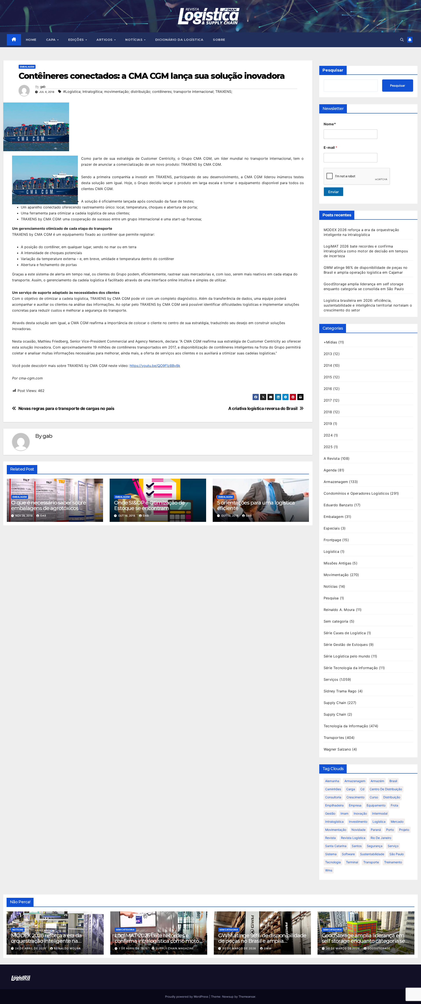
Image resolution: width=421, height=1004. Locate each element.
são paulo (396, 854)
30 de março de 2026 (239, 948)
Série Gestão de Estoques (346, 644)
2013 (328, 354)
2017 (328, 400)
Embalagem (27, 66)
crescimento (355, 797)
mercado (397, 821)
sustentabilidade (372, 854)
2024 (328, 435)
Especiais (332, 528)
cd (362, 789)
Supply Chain (335, 702)
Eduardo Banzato (338, 505)
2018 (328, 412)
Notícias (331, 586)
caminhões (333, 789)
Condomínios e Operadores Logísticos (356, 493)
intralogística (334, 821)
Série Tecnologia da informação (351, 668)
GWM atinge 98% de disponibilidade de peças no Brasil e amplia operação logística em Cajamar (262, 941)
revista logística (353, 838)
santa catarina (335, 846)
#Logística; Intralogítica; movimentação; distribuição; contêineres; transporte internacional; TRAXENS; (147, 91)
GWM (267, 948)
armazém (377, 781)
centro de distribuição (386, 789)
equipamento (376, 805)
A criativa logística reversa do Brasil (262, 408)
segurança (374, 846)
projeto (404, 830)
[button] (402, 40)
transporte (371, 862)
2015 (328, 377)
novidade (358, 830)
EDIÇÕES (76, 40)
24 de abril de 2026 (31, 948)
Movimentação (336, 575)
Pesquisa (331, 598)
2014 (328, 365)
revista (330, 838)
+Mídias (330, 342)
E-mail (330, 147)
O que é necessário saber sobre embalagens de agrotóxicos (48, 505)
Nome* (330, 124)
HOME (31, 40)
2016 (328, 388)
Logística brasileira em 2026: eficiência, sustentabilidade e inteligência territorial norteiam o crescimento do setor (368, 305)
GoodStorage (378, 948)
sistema (331, 854)
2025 (328, 447)
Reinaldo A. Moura (339, 609)
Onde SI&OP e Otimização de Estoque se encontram (149, 505)
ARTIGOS (105, 40)
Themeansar (247, 996)
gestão (330, 813)
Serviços (331, 679)
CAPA (51, 40)
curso (374, 797)
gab (43, 87)
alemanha (332, 781)
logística (379, 821)
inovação (360, 813)
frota (394, 805)
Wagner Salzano (337, 749)
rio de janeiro (381, 838)
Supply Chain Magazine (174, 948)
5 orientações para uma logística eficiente (256, 505)
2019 (328, 423)
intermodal (379, 813)
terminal (352, 862)
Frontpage (332, 540)
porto (390, 830)
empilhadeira (334, 805)
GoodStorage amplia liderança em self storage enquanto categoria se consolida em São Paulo (363, 941)
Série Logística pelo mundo (347, 656)
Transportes (334, 737)
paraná (376, 830)
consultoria (333, 797)
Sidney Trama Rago (340, 691)
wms (328, 870)
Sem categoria (336, 621)
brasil (393, 781)
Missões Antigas (337, 563)
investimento (358, 821)
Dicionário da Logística (179, 40)
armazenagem (354, 781)
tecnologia (333, 862)
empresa (355, 805)
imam (344, 813)
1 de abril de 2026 (134, 948)
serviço (393, 846)
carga (350, 789)
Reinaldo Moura (67, 948)
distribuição (391, 797)
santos (357, 846)
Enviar (333, 192)
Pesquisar (333, 70)
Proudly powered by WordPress (187, 996)
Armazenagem (336, 482)
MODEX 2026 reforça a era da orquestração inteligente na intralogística (46, 941)
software (348, 854)
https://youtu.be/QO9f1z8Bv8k (155, 365)
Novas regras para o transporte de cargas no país (66, 408)
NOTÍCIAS (134, 40)
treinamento (393, 862)
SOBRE (219, 40)
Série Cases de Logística (345, 633)
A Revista (332, 458)
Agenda (330, 470)
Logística (331, 551)
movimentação (335, 830)
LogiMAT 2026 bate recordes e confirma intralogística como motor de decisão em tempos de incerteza (366, 251)
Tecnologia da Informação (346, 726)
